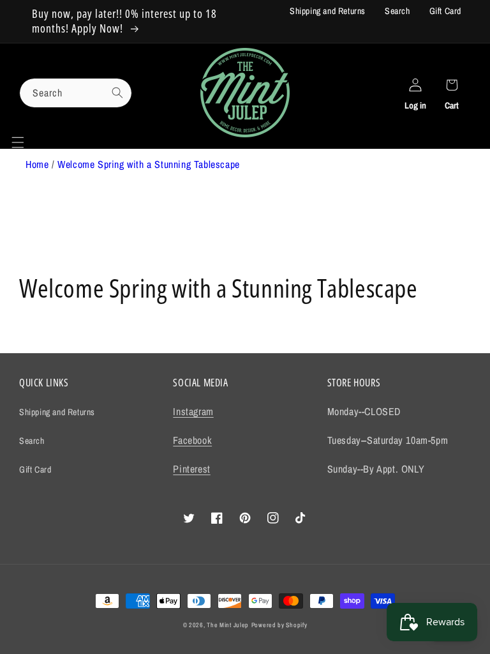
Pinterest (191, 469)
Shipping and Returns (328, 11)
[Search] (117, 93)
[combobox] (75, 93)
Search (397, 11)
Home (37, 164)
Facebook (192, 440)
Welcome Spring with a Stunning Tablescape (148, 164)
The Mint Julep (228, 625)
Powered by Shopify (279, 625)
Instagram (193, 411)
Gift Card (445, 11)
